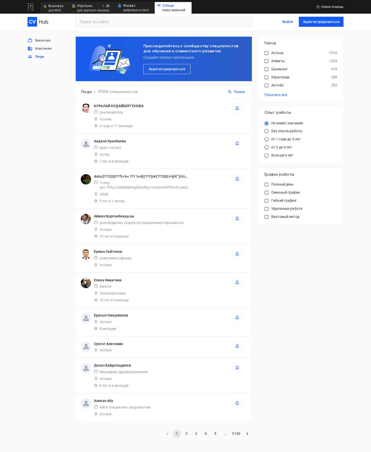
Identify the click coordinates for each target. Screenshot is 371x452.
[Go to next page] (247, 434)
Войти (287, 22)
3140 (236, 434)
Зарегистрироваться (321, 22)
